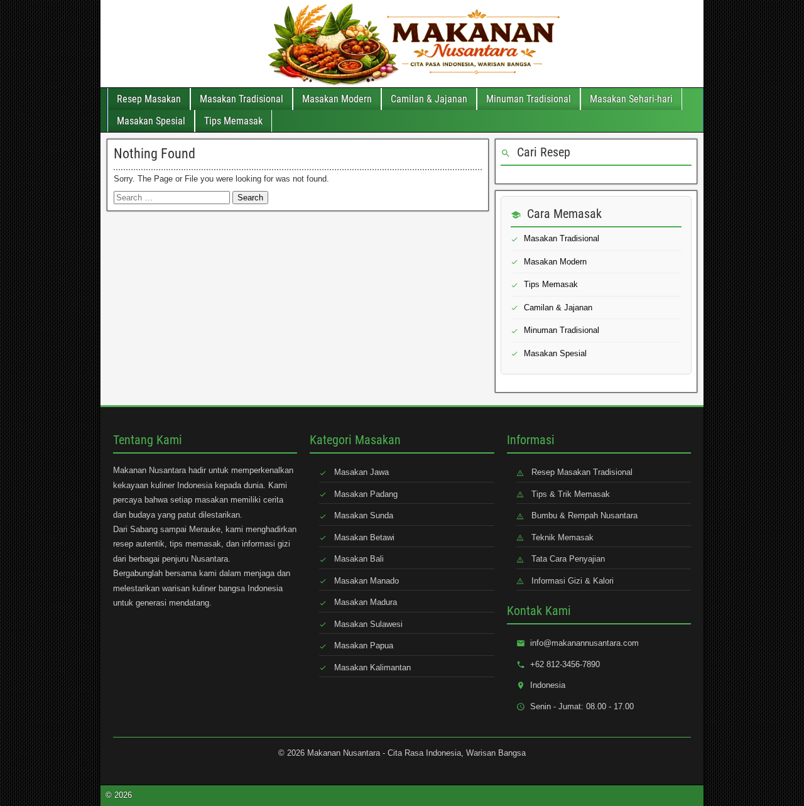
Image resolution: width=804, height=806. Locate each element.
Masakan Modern (337, 99)
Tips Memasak (233, 121)
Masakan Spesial (151, 121)
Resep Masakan (149, 99)
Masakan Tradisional (241, 99)
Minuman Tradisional (528, 99)
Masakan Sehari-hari (631, 99)
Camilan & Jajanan (429, 99)
